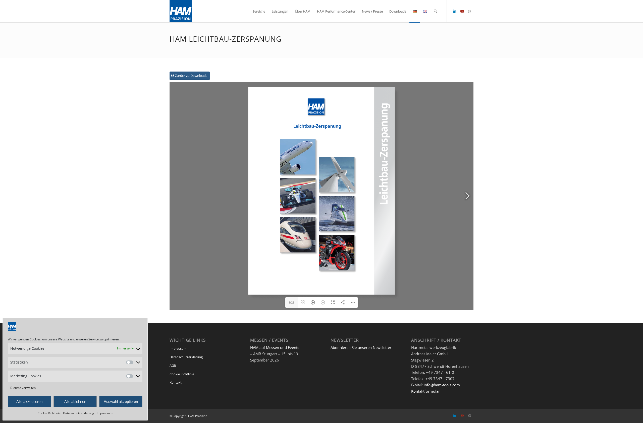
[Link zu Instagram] (469, 11)
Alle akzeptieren (29, 401)
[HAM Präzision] (181, 11)
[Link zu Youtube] (462, 11)
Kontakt (176, 382)
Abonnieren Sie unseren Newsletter (361, 347)
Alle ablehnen (75, 401)
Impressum (105, 413)
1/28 (291, 302)
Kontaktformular (425, 391)
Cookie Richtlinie (49, 413)
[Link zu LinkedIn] (454, 11)
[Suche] (435, 11)
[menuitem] (259, 11)
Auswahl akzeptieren (121, 401)
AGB (173, 365)
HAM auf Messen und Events (274, 347)
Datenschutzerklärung (78, 413)
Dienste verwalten (23, 388)
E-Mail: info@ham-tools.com (435, 384)
